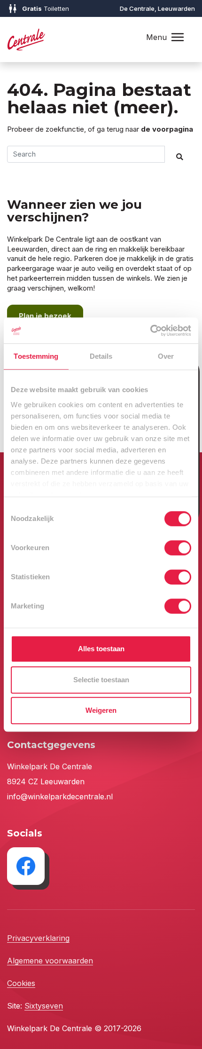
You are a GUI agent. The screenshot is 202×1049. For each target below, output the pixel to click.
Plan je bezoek (45, 316)
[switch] (177, 547)
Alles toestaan (101, 649)
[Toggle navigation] (177, 37)
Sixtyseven (43, 1005)
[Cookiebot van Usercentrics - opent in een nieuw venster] (150, 330)
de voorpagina (167, 129)
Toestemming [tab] (36, 356)
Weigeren (101, 710)
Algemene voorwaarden (50, 960)
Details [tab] (101, 356)
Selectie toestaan (101, 680)
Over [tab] (166, 356)
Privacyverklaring (38, 938)
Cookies (21, 983)
